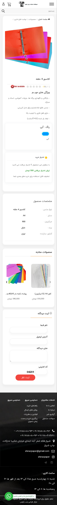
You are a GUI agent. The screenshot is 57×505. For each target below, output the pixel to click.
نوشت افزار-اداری (20, 19)
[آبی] (45, 134)
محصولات (32, 19)
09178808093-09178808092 (33, 431)
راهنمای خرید (32, 405)
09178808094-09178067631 (37, 435)
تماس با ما (50, 405)
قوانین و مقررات (30, 414)
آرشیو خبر (51, 414)
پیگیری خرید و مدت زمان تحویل (29, 420)
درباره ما (51, 410)
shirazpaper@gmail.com (37, 451)
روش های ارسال (30, 410)
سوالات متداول (48, 418)
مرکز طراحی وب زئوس (28, 502)
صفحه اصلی (43, 19)
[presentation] (50, 281)
